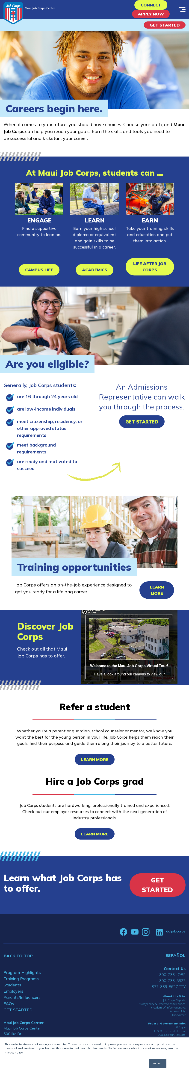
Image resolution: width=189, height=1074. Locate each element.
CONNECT (151, 5)
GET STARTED (17, 1009)
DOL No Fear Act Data (172, 1034)
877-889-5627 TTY (169, 986)
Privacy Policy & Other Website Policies (162, 1004)
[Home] (13, 13)
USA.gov (180, 1027)
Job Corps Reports (174, 1000)
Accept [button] (157, 1063)
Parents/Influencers (22, 997)
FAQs (8, 1003)
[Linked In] (159, 932)
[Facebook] (123, 932)
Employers (13, 991)
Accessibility (178, 1011)
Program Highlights (22, 972)
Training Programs (21, 978)
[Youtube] (135, 932)
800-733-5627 (172, 980)
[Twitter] (153, 932)
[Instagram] (146, 932)
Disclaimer (179, 1015)
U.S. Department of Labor (170, 1031)
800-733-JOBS (172, 974)
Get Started (165, 25)
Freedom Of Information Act (168, 1007)
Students (12, 985)
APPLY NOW (151, 14)
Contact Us (175, 968)
